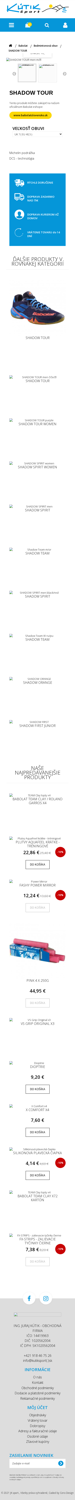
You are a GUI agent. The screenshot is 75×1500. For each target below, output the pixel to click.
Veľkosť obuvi (28, 128)
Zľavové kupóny (37, 1441)
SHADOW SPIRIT (37, 510)
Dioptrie (37, 1067)
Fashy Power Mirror (37, 885)
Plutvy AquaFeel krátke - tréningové (38, 844)
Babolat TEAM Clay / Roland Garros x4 (37, 801)
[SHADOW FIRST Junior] (37, 722)
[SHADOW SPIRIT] (37, 506)
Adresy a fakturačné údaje (37, 1431)
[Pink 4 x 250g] (37, 951)
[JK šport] (37, 8)
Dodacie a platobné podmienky (37, 1393)
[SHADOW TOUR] (37, 308)
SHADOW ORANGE (37, 683)
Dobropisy (37, 1426)
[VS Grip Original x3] (37, 1020)
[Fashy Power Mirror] (37, 881)
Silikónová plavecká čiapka (37, 1153)
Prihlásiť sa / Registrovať (65, 25)
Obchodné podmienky (37, 1388)
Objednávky (37, 1415)
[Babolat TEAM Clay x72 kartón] (37, 1192)
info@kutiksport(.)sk (37, 1360)
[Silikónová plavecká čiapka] (37, 1149)
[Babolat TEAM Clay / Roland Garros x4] (37, 795)
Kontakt (37, 1382)
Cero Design (67, 1493)
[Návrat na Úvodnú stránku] (10, 45)
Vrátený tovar (38, 1420)
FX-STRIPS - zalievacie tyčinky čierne (37, 1241)
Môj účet (37, 1407)
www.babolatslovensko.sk (31, 115)
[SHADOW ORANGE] (37, 679)
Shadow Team (37, 553)
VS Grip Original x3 (37, 1024)
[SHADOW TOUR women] (37, 420)
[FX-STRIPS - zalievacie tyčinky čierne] (37, 1235)
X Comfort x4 (37, 1110)
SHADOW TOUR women (37, 424)
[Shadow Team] (37, 549)
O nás (37, 1377)
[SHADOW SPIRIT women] (37, 463)
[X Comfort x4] (37, 1106)
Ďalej (64, 73)
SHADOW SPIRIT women (37, 467)
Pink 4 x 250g (37, 981)
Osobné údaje (37, 1436)
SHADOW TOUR (38, 338)
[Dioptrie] (37, 1063)
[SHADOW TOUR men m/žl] (27, 73)
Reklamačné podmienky (37, 1398)
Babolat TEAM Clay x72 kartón (38, 1198)
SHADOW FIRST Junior (37, 726)
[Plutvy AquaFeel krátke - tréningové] (37, 838)
